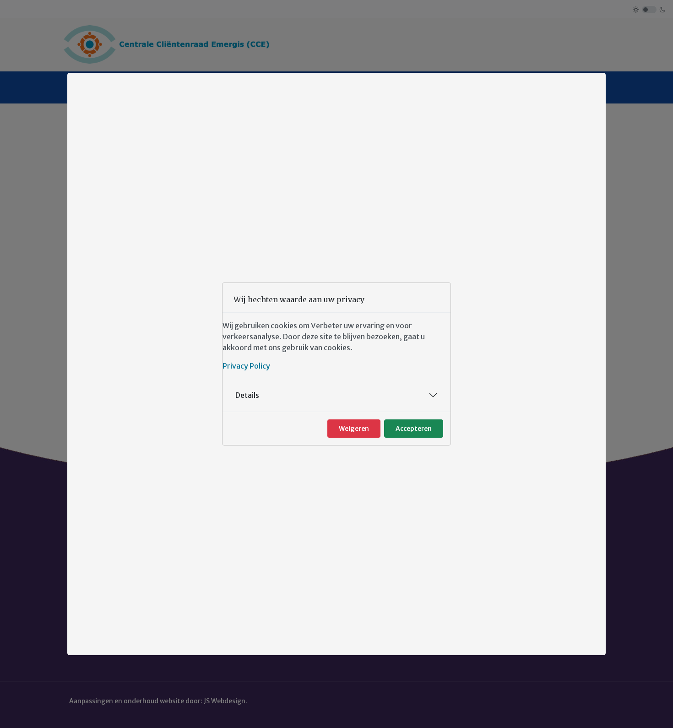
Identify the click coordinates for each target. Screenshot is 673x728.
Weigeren (354, 428)
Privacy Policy (246, 365)
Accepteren (414, 428)
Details (247, 395)
